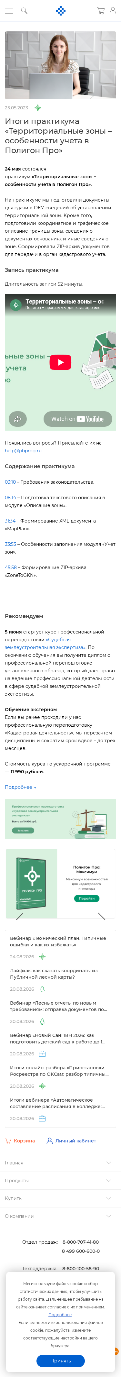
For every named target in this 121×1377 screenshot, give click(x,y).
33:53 (10, 544)
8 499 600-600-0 (81, 1251)
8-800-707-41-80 (81, 1242)
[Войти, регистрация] (113, 10)
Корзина (24, 1141)
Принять (60, 1361)
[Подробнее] (60, 818)
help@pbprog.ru (23, 451)
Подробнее (60, 1314)
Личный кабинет (75, 1141)
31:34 (10, 521)
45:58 (11, 567)
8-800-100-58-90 (80, 1269)
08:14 (10, 498)
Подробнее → (20, 787)
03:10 (10, 482)
